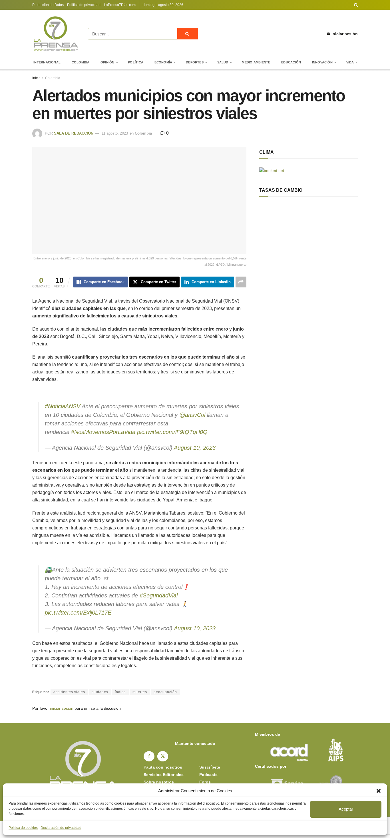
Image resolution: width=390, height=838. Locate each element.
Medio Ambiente (256, 62)
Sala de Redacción (73, 133)
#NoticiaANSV (62, 406)
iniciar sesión (61, 708)
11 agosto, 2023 (115, 133)
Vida (350, 62)
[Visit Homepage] (56, 33)
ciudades (100, 692)
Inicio (36, 78)
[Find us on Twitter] (162, 756)
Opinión (107, 62)
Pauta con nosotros (163, 767)
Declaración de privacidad (61, 828)
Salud (222, 62)
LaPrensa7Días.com (120, 5)
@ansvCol (192, 415)
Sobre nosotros (159, 782)
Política (135, 62)
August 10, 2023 (195, 448)
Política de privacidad (83, 5)
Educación (291, 62)
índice (120, 692)
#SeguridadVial (159, 595)
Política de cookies (23, 828)
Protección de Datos (48, 5)
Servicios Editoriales (164, 774)
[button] (378, 791)
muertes (139, 692)
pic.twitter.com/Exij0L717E (78, 612)
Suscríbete (209, 767)
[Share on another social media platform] (241, 282)
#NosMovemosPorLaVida (103, 432)
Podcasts (208, 774)
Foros (205, 782)
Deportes (195, 62)
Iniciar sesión (344, 33)
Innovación (322, 62)
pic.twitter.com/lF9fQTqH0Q (172, 432)
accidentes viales (69, 692)
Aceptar (346, 809)
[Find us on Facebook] (149, 756)
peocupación (165, 692)
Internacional (47, 62)
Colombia (81, 62)
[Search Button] (356, 5)
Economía (163, 62)
